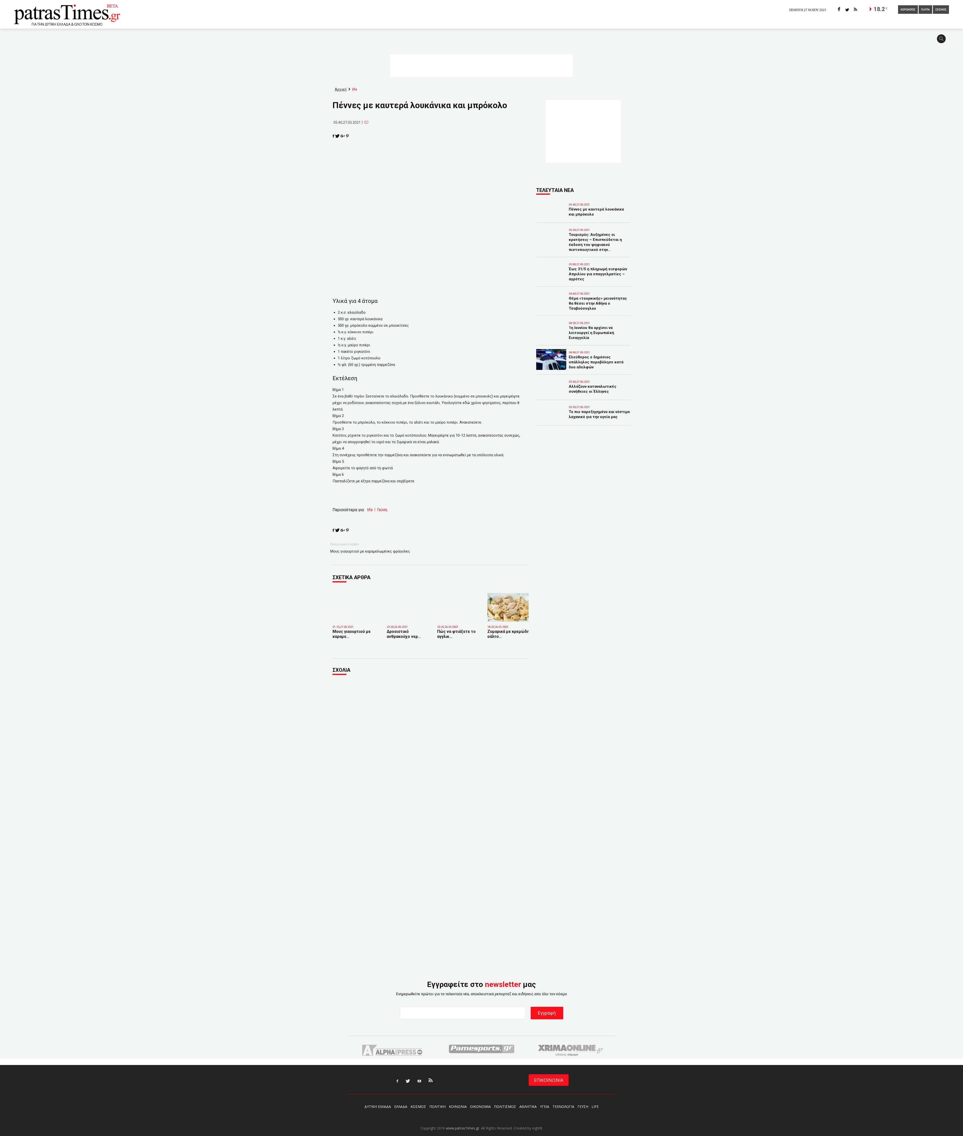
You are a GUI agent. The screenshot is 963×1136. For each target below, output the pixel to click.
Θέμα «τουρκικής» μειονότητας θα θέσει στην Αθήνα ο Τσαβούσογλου (598, 303)
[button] (943, 41)
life (370, 510)
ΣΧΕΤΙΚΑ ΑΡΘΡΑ (351, 577)
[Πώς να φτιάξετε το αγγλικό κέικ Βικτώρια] (458, 614)
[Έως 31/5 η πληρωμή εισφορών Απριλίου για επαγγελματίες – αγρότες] (551, 276)
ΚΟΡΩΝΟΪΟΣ (908, 9)
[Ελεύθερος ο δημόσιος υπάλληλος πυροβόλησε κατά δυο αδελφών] (551, 359)
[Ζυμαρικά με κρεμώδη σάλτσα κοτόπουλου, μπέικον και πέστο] (508, 607)
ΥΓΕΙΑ (544, 1106)
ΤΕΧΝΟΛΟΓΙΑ (563, 1106)
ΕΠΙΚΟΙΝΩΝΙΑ (548, 1080)
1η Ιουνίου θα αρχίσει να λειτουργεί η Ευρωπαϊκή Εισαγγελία (591, 332)
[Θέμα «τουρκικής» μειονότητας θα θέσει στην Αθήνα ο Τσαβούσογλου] (551, 305)
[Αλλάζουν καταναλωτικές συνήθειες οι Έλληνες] (551, 393)
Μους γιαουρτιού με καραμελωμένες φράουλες (370, 551)
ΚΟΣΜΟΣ (418, 1106)
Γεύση (382, 510)
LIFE (595, 1106)
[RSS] (855, 9)
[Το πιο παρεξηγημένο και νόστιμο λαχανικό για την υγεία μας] (551, 419)
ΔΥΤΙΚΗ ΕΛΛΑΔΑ (377, 1106)
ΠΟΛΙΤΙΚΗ (437, 1106)
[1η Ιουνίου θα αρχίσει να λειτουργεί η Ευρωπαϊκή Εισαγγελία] (551, 335)
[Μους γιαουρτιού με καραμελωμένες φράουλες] (356, 616)
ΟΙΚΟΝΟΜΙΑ (480, 1106)
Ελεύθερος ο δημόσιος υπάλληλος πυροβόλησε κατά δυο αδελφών (596, 362)
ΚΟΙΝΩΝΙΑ (458, 1106)
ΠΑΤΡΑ (925, 9)
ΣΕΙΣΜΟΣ (940, 9)
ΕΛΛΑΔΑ (400, 1106)
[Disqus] (431, 747)
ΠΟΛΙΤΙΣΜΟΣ (505, 1106)
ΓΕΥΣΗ (583, 1106)
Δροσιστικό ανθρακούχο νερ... (404, 634)
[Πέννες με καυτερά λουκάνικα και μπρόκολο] (551, 216)
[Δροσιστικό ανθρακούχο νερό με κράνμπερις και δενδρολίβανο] (408, 614)
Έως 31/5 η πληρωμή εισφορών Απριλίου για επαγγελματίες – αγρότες (598, 274)
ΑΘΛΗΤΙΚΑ (528, 1106)
